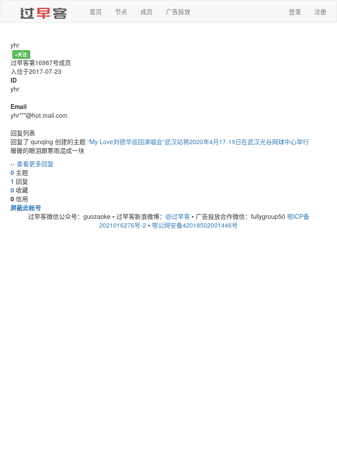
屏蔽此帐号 (26, 207)
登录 (295, 11)
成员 (146, 11)
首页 (96, 11)
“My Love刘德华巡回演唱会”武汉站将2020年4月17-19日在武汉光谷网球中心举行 (198, 141)
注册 (320, 11)
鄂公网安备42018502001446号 (195, 225)
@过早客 (177, 216)
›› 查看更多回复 (32, 163)
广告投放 (178, 11)
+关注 (21, 54)
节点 (121, 11)
